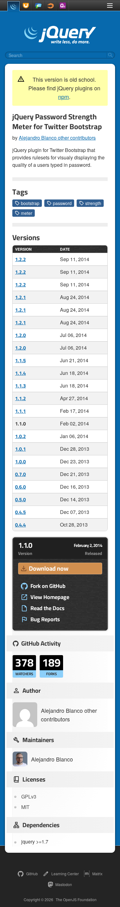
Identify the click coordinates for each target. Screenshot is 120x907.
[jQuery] (13, 6)
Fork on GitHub (48, 586)
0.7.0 (20, 474)
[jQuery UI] (26, 5)
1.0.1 (20, 448)
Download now (48, 568)
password (62, 203)
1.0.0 (20, 461)
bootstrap (30, 203)
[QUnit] (63, 5)
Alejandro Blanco (52, 759)
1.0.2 (20, 436)
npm (63, 96)
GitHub (32, 873)
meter (26, 213)
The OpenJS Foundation (76, 899)
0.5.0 (20, 499)
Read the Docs (47, 608)
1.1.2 (20, 398)
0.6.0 (20, 486)
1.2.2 (20, 259)
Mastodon (63, 884)
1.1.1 (20, 411)
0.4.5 (20, 512)
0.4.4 (20, 524)
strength (93, 203)
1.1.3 (20, 385)
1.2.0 (20, 335)
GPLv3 (28, 796)
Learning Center (65, 873)
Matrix (97, 873)
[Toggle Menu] (110, 5)
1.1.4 (20, 373)
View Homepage (49, 597)
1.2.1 (20, 297)
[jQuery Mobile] (38, 5)
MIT (25, 807)
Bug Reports (45, 619)
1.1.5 (20, 360)
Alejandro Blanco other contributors (57, 137)
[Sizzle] (50, 5)
